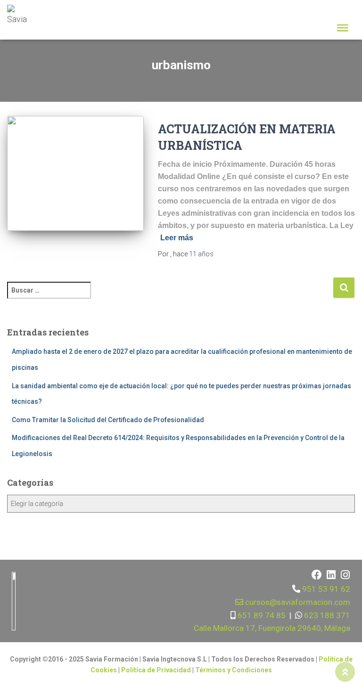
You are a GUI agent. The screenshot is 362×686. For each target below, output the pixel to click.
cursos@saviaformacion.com (296, 602)
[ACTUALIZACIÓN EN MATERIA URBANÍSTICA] (75, 173)
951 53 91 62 (326, 589)
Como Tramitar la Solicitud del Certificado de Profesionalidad (108, 420)
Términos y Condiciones (233, 670)
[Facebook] (317, 575)
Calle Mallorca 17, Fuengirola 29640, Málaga (272, 628)
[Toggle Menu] (342, 27)
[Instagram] (345, 575)
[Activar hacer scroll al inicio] (345, 672)
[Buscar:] (170, 296)
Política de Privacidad (156, 670)
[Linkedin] (331, 575)
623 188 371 (326, 615)
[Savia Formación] (22, 16)
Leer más (176, 238)
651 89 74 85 (261, 615)
